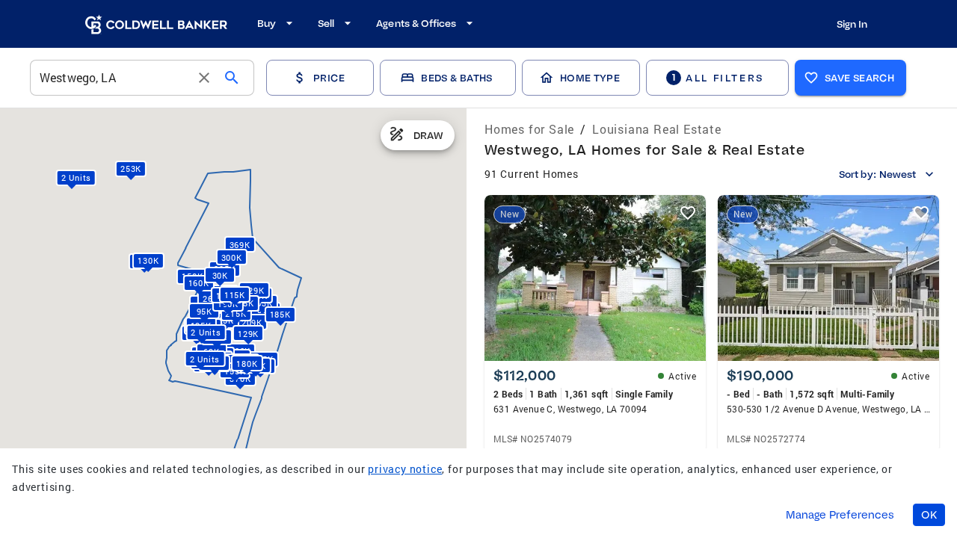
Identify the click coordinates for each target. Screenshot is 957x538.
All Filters (717, 77)
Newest (897, 174)
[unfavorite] (688, 213)
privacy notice (405, 469)
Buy (266, 23)
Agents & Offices (416, 23)
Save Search (859, 78)
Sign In (852, 24)
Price (329, 78)
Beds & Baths (456, 78)
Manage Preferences (840, 515)
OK (929, 515)
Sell (326, 23)
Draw (428, 135)
